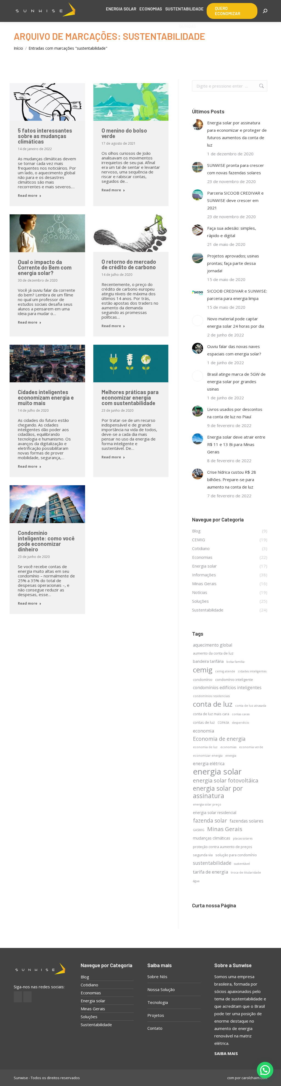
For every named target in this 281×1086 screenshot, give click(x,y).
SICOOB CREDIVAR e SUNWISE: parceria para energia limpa (237, 294)
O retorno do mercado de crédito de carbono (129, 264)
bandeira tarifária (208, 661)
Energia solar (93, 1000)
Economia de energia (219, 738)
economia (203, 731)
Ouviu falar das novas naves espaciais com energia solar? (234, 350)
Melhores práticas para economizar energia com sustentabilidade (130, 397)
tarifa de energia (210, 872)
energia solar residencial (214, 812)
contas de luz (204, 722)
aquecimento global (212, 645)
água (196, 881)
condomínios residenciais (211, 696)
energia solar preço (207, 804)
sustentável (242, 864)
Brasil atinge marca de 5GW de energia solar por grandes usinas (236, 381)
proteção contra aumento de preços (222, 846)
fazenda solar (210, 820)
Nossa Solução (161, 989)
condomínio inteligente (234, 679)
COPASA (223, 723)
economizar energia (208, 755)
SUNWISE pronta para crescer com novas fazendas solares (235, 168)
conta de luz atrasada (250, 706)
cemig (202, 670)
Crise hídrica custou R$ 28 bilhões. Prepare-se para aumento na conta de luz (231, 479)
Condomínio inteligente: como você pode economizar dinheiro (46, 540)
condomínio (202, 679)
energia (230, 755)
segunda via (203, 854)
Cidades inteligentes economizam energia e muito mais (46, 397)
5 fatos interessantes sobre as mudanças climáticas (45, 136)
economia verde (251, 747)
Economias (91, 992)
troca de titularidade (246, 872)
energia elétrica (208, 764)
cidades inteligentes (252, 671)
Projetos (155, 1015)
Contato (154, 1028)
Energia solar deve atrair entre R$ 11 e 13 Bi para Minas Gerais (236, 444)
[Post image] (197, 124)
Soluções (89, 1016)
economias (228, 747)
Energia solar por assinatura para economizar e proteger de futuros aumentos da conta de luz (237, 134)
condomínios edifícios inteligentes (227, 687)
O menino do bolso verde (124, 133)
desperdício (240, 723)
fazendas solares (246, 821)
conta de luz (212, 704)
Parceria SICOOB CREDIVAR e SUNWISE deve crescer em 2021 (235, 200)
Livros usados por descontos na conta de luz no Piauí (234, 412)
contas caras (240, 714)
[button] (265, 1070)
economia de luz (205, 747)
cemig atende (225, 671)
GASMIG (198, 830)
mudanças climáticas (211, 838)
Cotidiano (89, 984)
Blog (85, 977)
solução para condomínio (236, 854)
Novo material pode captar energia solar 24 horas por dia (235, 322)
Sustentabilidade (96, 1024)
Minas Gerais (224, 829)
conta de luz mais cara (211, 713)
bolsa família (235, 662)
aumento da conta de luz (213, 653)
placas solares (242, 838)
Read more (27, 195)
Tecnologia (157, 1002)
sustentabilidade (212, 863)
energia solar (217, 771)
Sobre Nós (157, 976)
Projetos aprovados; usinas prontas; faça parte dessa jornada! (233, 263)
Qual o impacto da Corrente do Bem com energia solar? (45, 267)
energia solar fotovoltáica (225, 780)
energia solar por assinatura (218, 792)
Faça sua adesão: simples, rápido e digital (231, 231)
